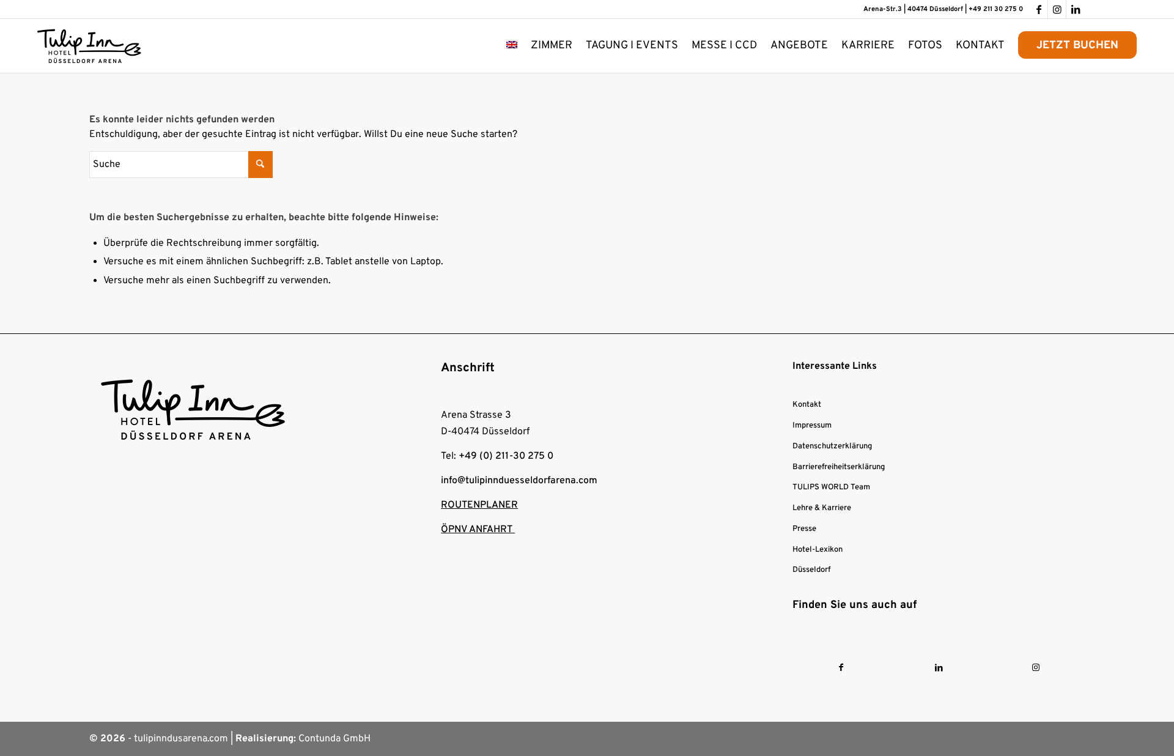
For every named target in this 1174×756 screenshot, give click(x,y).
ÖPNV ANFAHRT (478, 530)
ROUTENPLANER (479, 505)
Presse (804, 529)
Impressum (812, 426)
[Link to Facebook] (841, 668)
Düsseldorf (811, 570)
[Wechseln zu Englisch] (512, 46)
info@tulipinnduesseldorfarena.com (519, 481)
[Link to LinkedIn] (939, 668)
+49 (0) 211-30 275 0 (506, 456)
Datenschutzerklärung (832, 446)
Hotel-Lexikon (817, 550)
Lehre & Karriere (821, 508)
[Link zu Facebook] (1038, 9)
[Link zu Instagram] (1057, 9)
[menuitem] (512, 46)
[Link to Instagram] (1036, 668)
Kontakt (806, 405)
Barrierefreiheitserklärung (838, 467)
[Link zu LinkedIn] (1075, 9)
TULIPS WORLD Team (831, 487)
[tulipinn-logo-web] (89, 46)
